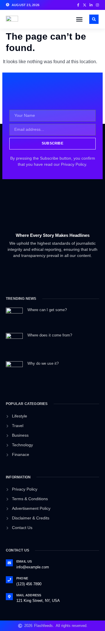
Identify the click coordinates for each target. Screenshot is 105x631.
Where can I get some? (47, 310)
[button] (79, 19)
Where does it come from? (49, 335)
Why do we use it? (43, 363)
